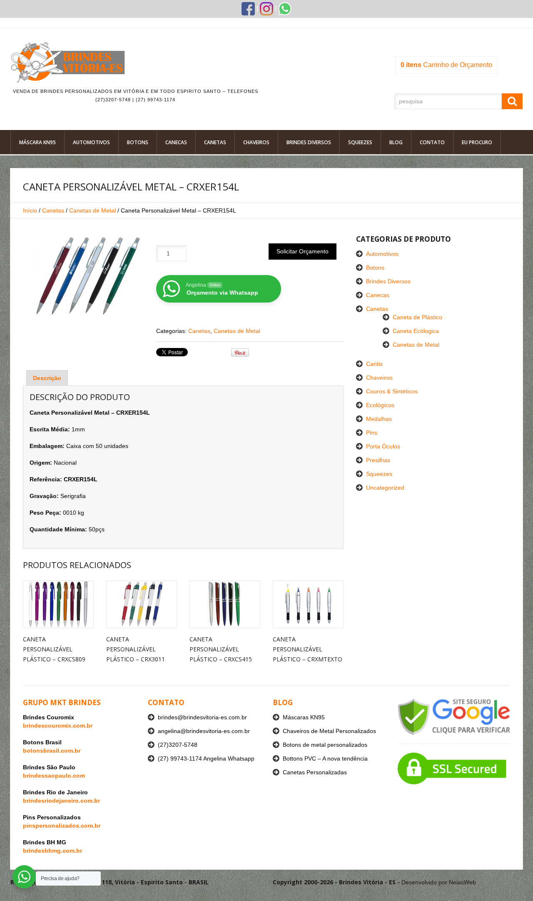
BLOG (283, 702)
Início (30, 210)
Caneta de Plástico (417, 317)
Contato (432, 142)
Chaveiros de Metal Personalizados (329, 731)
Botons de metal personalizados (325, 744)
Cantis (374, 363)
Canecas (176, 142)
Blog (396, 142)
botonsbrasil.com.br (51, 750)
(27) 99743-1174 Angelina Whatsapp (206, 758)
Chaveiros (256, 142)
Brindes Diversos (308, 142)
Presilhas (378, 460)
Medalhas (379, 418)
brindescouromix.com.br (57, 725)
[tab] (47, 377)
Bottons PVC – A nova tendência (325, 758)
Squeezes (360, 142)
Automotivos (91, 142)
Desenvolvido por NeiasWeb (438, 882)
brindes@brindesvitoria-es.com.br (202, 717)
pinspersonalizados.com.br (61, 825)
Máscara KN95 (37, 142)
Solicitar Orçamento (302, 251)
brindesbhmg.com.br (52, 850)
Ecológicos (380, 405)
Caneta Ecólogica (416, 331)
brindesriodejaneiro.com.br (61, 800)
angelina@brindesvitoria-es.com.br (204, 731)
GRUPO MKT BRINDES (62, 702)
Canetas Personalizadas (315, 772)
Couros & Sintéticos (392, 391)
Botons (137, 142)
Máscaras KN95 (304, 717)
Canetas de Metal (92, 210)
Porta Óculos (383, 446)
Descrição (47, 378)
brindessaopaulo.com (54, 775)
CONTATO (166, 702)
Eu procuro (477, 142)
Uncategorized (385, 487)
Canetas (215, 142)
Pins (371, 432)
